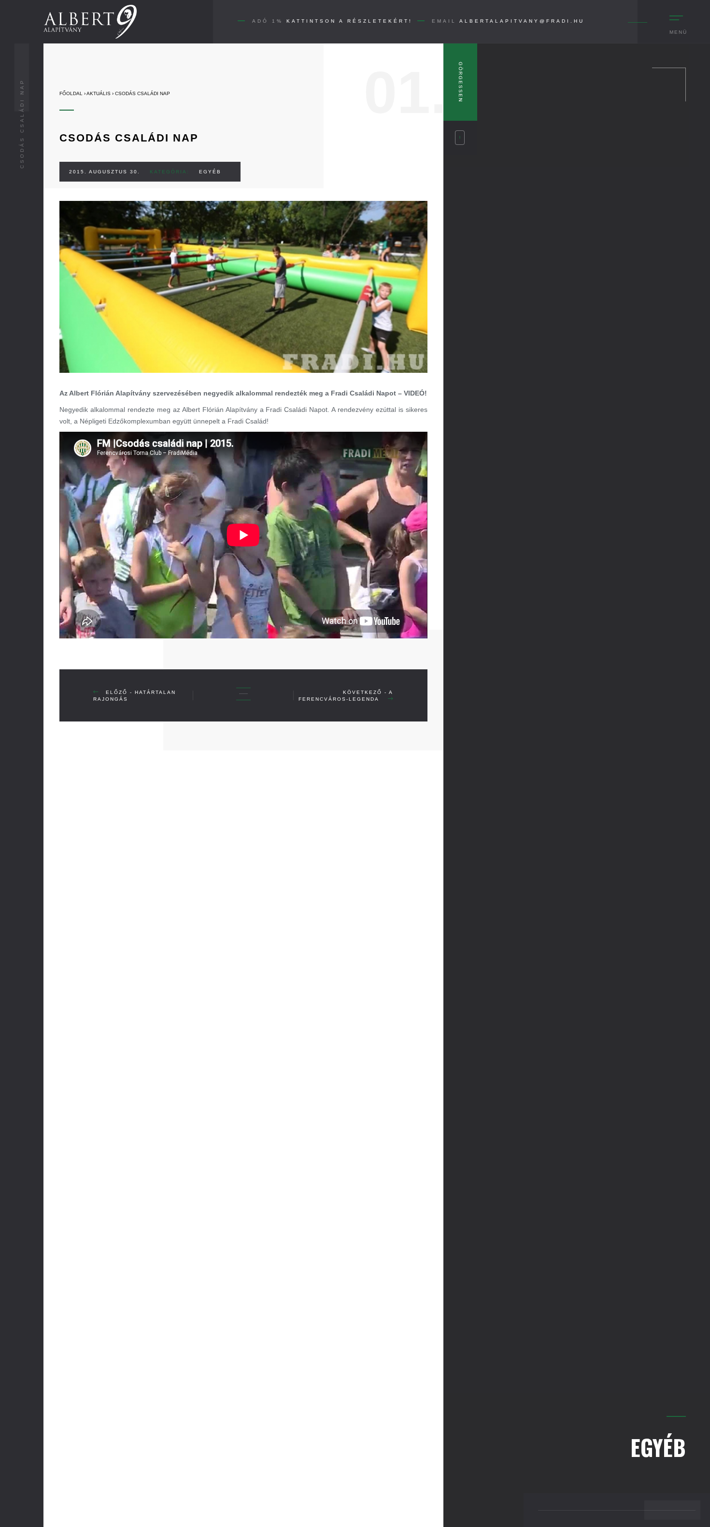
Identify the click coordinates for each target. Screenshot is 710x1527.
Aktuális (98, 93)
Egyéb (210, 171)
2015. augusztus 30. (104, 171)
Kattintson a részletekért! (349, 21)
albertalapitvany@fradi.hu (521, 21)
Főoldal (71, 93)
